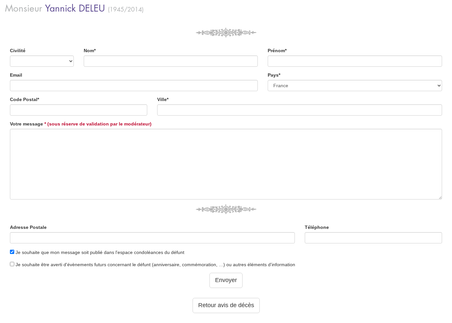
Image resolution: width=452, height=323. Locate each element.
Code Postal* (24, 99)
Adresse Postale (28, 227)
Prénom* (277, 50)
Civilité (17, 50)
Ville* (162, 99)
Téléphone (317, 227)
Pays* (274, 75)
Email (16, 75)
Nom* (90, 50)
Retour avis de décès (226, 305)
